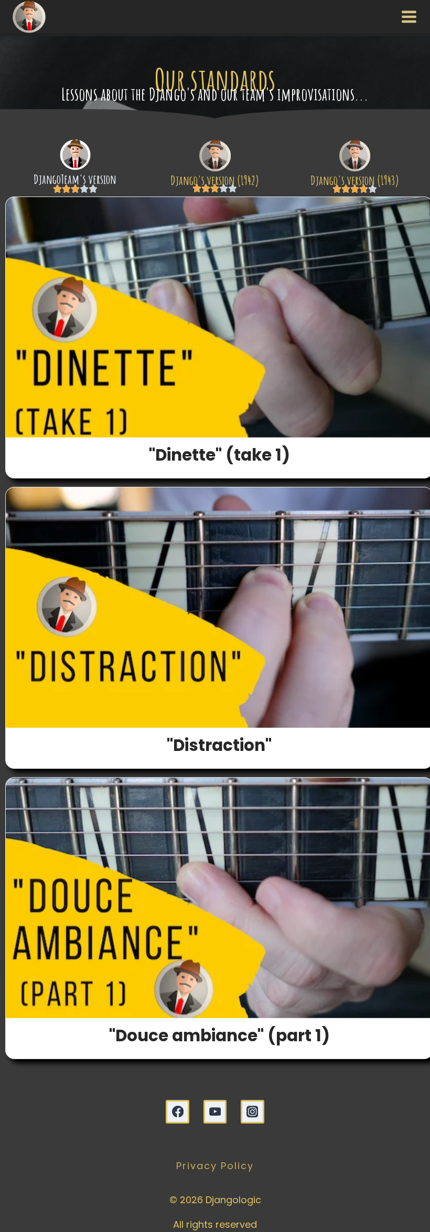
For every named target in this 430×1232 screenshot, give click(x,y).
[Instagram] (252, 1112)
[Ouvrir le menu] (406, 16)
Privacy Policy (215, 1165)
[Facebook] (177, 1112)
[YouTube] (215, 1112)
